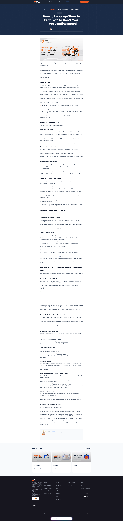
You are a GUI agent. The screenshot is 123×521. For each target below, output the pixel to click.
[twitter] (83, 496)
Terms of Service (73, 513)
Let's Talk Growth (83, 1)
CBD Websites (58, 485)
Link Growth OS (45, 1)
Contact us (70, 485)
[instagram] (86, 496)
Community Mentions (47, 493)
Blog (47, 9)
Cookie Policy (84, 513)
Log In (78, 1)
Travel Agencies (58, 491)
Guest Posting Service (47, 490)
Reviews (82, 482)
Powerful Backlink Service (48, 485)
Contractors (58, 483)
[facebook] (81, 496)
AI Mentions (59, 1)
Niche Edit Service (47, 491)
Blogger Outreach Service (48, 488)
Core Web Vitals (61, 200)
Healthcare (58, 493)
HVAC (57, 488)
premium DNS (48, 397)
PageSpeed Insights (46, 224)
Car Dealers (58, 482)
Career (69, 483)
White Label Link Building (48, 483)
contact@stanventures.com (36, 494)
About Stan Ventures (72, 482)
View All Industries (59, 499)
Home (44, 9)
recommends (45, 191)
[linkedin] (85, 496)
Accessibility (78, 513)
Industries (58, 479)
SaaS (57, 496)
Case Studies (73, 1)
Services (46, 479)
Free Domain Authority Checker (85, 488)
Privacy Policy (68, 513)
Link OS (45, 482)
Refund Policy (89, 513)
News (81, 485)
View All (87, 448)
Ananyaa (53, 29)
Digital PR (65, 1)
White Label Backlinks (52, 1)
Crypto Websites (58, 490)
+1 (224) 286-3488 (35, 495)
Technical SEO (52, 9)
